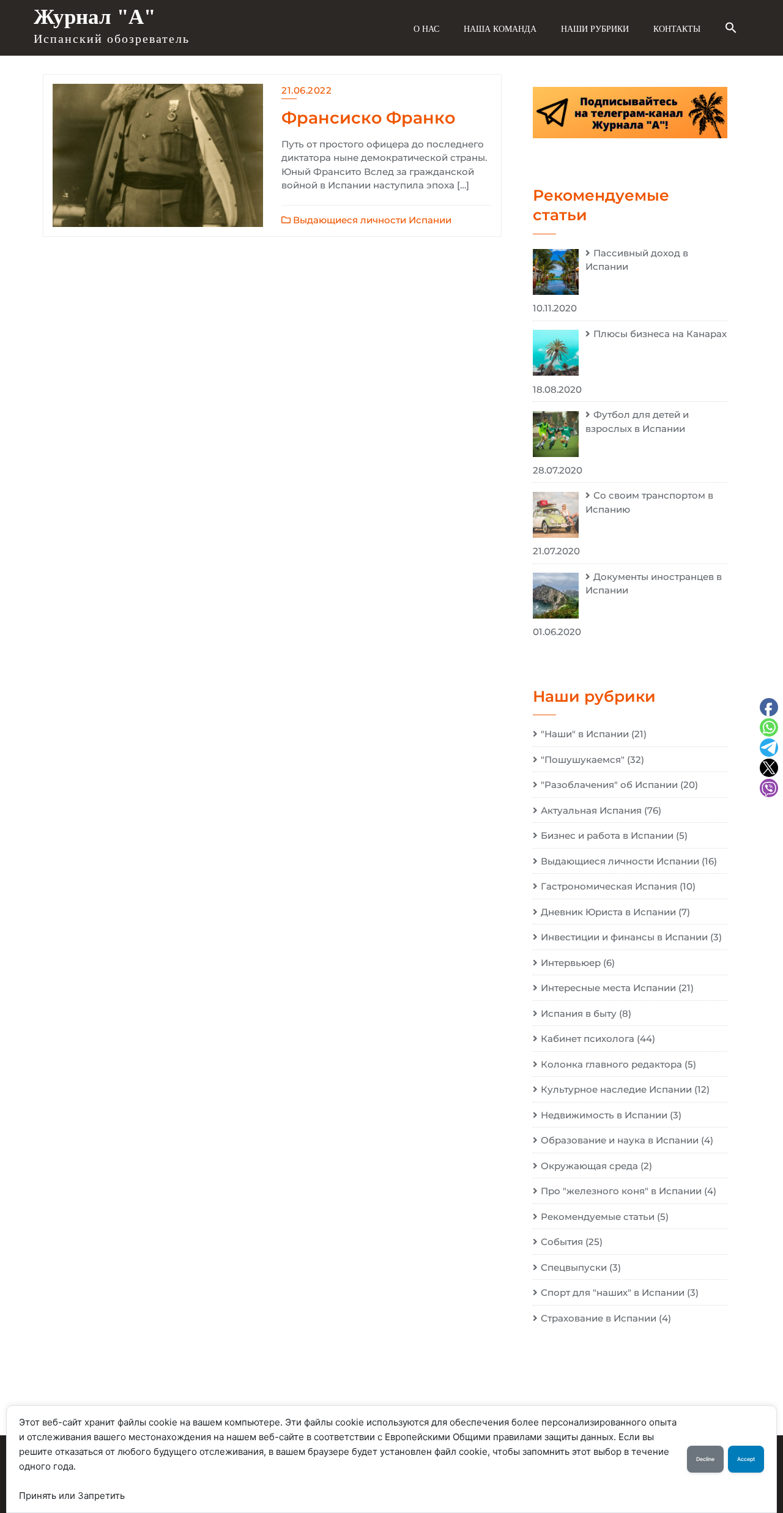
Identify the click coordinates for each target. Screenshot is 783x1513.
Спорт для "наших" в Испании (613, 1292)
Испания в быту (579, 1013)
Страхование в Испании (598, 1318)
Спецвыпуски (574, 1267)
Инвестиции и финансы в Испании (624, 937)
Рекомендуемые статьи (598, 1216)
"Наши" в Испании (585, 734)
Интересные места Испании (608, 988)
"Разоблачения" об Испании (609, 784)
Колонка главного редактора (611, 1064)
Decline (705, 1459)
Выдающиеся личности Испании (371, 220)
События (562, 1241)
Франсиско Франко (368, 118)
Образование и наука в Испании (620, 1140)
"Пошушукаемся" (583, 759)
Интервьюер (571, 962)
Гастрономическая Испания (609, 886)
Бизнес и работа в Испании (607, 835)
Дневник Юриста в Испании (608, 912)
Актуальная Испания (591, 810)
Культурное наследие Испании (616, 1089)
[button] (731, 28)
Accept (746, 1459)
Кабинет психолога (587, 1038)
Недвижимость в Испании (604, 1115)
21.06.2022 (306, 90)
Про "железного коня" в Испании (621, 1191)
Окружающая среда (589, 1166)
